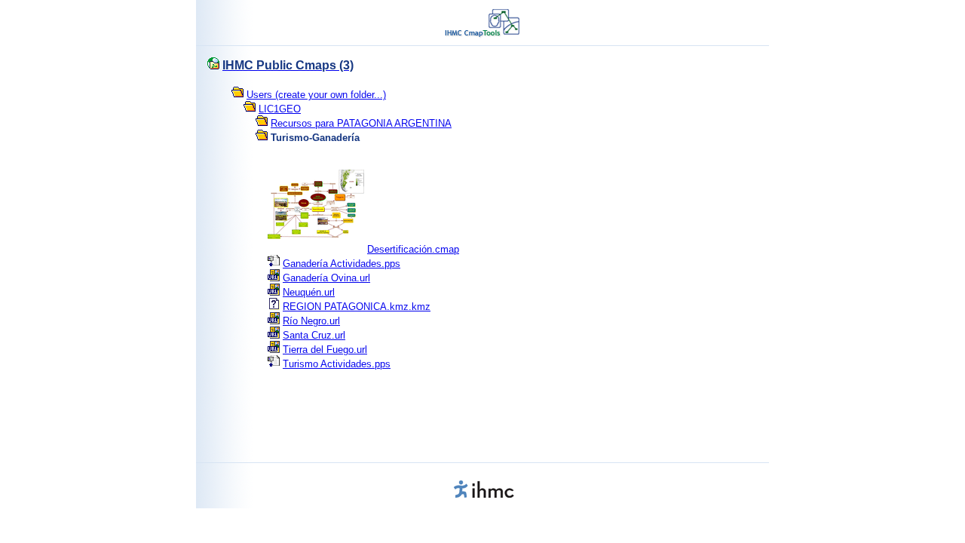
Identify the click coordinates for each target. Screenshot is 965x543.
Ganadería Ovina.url (326, 278)
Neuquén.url (309, 292)
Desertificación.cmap (413, 249)
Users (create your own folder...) (316, 94)
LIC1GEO (280, 109)
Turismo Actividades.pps (337, 364)
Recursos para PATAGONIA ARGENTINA (361, 123)
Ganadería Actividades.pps (341, 263)
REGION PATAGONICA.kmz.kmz (356, 306)
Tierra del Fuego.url (325, 349)
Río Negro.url (311, 321)
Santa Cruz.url (314, 335)
